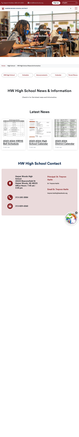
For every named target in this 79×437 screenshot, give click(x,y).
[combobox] (69, 2)
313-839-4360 (21, 206)
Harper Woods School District (16, 8)
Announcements (41, 75)
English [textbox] (65, 2)
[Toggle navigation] (76, 8)
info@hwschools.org (36, 3)
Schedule (25, 75)
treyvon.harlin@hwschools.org (57, 193)
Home (3, 66)
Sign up (56, 3)
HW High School (9, 75)
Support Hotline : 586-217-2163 (13, 3)
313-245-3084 (21, 197)
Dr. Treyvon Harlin (53, 183)
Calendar (58, 75)
